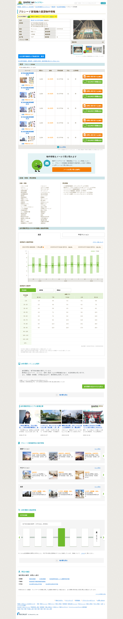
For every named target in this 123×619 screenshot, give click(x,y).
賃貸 (51, 16)
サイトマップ (69, 600)
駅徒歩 (58, 290)
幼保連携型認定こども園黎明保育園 (59, 579)
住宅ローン (56, 607)
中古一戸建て (97, 603)
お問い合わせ (101, 600)
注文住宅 (19, 607)
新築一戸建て (89, 603)
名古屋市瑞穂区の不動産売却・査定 (31, 56)
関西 (38, 608)
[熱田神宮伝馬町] (38, 537)
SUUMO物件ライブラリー (42, 7)
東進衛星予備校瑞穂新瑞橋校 (37, 581)
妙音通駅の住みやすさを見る (93, 386)
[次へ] (103, 456)
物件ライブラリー (63, 607)
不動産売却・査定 (35, 607)
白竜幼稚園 (42, 579)
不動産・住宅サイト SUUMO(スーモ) (26, 603)
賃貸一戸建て (58, 603)
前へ (19, 537)
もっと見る (97, 449)
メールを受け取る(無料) (72, 169)
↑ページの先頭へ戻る (101, 594)
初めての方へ (59, 600)
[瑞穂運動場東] (85, 537)
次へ (103, 537)
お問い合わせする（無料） (92, 77)
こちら (83, 553)
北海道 (18, 608)
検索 (104, 3)
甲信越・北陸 (30, 608)
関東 (25, 608)
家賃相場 (65, 603)
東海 (35, 608)
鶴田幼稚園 (32, 579)
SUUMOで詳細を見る (92, 82)
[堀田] (49, 537)
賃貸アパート (51, 603)
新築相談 (42, 607)
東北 (22, 608)
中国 (44, 608)
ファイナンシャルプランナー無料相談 (78, 607)
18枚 (23, 143)
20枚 (23, 99)
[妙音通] (61, 537)
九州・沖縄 (49, 608)
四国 (41, 608)
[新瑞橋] (73, 537)
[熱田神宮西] (26, 537)
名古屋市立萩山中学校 (35, 584)
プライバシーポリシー (88, 600)
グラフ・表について (98, 242)
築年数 (41, 290)
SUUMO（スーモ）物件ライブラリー (30, 3)
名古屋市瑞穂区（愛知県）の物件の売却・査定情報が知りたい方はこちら (38, 61)
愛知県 (53, 7)
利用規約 (77, 600)
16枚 (23, 85)
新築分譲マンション (72, 603)
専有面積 (24, 290)
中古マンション (82, 603)
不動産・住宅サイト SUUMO (25, 7)
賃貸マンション (43, 603)
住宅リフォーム (26, 607)
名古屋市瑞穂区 (61, 7)
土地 (102, 603)
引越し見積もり (48, 607)
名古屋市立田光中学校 (52, 584)
